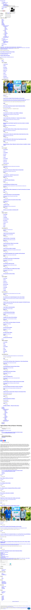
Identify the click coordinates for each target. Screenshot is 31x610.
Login (2, 573)
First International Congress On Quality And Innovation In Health (13, 381)
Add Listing (4, 40)
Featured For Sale (5, 26)
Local (2, 20)
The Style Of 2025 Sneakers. (7, 327)
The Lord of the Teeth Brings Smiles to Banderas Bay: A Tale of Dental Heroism (15, 361)
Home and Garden (5, 284)
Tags (2, 577)
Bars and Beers (5, 220)
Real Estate (3, 408)
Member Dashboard (5, 42)
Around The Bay (5, 64)
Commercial (6, 33)
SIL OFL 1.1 (4, 608)
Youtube (3, 598)
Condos (6, 28)
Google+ (3, 597)
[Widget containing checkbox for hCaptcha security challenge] (6, 564)
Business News (5, 70)
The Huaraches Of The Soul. (7, 337)
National (4, 65)
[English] (3, 10)
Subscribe (2, 566)
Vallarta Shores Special (6, 25)
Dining (2, 21)
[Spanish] (4, 10)
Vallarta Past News (5, 2)
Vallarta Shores (3, 581)
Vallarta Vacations (4, 583)
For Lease (4, 30)
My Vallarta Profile (4, 574)
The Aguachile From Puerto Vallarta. (9, 273)
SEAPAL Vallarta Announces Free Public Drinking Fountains (9, 505)
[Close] (5, 5)
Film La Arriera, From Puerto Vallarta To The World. (11, 322)
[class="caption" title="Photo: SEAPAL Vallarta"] (12, 535)
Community (3, 24)
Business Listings (4, 569)
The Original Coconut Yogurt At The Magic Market (11, 258)
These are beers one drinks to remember (9, 248)
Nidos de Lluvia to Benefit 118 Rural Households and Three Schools (13, 98)
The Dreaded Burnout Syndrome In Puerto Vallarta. (11, 366)
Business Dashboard (5, 41)
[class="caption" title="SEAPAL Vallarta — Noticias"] (17, 92)
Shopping (4, 155)
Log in (6, 3)
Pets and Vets (5, 285)
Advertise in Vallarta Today (15, 601)
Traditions (4, 290)
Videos (2, 45)
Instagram (3, 599)
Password (13, 6)
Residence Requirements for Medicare (9, 398)
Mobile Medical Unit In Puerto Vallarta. (9, 371)
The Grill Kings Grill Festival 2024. (8, 263)
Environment (5, 76)
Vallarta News (3, 38)
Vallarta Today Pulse (6, 163)
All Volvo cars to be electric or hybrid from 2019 (10, 209)
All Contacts (3, 588)
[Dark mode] (2, 10)
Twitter (3, 596)
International (5, 67)
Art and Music (5, 287)
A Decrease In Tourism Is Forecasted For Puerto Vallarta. (12, 199)
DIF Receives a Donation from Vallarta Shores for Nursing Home (13, 169)
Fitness (4, 343)
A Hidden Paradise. (6, 204)
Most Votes (3, 472)
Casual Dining (5, 217)
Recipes (4, 226)
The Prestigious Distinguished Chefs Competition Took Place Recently (14, 253)
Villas (5, 34)
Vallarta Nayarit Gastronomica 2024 (9, 233)
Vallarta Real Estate (4, 582)
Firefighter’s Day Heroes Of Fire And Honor (10, 317)
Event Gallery (5, 7)
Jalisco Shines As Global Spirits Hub (9, 307)
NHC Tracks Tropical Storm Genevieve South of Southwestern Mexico (11, 550)
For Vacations (5, 417)
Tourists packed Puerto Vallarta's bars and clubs (10, 243)
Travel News (5, 74)
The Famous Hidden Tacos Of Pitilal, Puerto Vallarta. (11, 268)
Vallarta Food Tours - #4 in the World (9, 238)
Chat (29, 608)
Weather (4, 73)
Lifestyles (4, 279)
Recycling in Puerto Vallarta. (7, 332)
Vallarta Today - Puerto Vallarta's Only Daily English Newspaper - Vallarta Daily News (21, 607)
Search (2, 578)
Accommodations (5, 152)
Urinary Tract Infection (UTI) (8, 376)
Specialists (4, 349)
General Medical (5, 346)
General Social (5, 278)
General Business (5, 149)
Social (2, 275)
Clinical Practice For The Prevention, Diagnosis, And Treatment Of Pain (14, 391)
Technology (4, 71)
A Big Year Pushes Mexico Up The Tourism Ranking (11, 194)
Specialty (4, 223)
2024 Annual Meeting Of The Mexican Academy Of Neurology (13, 386)
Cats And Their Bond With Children (9, 312)
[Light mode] (0, 10)
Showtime (4, 288)
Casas (5, 27)
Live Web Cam (3, 591)
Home (2, 19)
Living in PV (5, 281)
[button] (8, 13)
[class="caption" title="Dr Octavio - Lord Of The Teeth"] (13, 355)
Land (5, 29)
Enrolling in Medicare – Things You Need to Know (11, 405)
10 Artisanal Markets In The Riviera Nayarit (10, 184)
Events (2, 6)
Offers (2, 8)
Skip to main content (2, 0)
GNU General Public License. (10, 606)
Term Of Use (3, 592)
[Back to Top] (0, 609)
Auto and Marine (5, 158)
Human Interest (5, 282)
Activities (3, 23)
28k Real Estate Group (6, 36)
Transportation (5, 68)
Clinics (4, 352)
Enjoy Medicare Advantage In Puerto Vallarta (7, 51)
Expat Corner (5, 161)
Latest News (3, 473)
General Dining (5, 214)
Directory (3, 3)
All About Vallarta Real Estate (5, 55)
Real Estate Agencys (5, 37)
